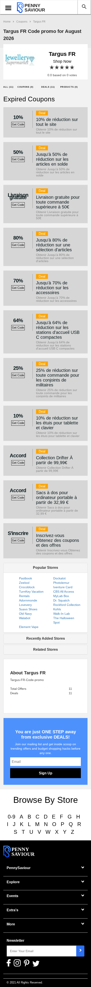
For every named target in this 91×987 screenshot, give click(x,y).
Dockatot (59, 578)
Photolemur (61, 582)
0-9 (11, 817)
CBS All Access (63, 591)
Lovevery (25, 605)
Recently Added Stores (45, 638)
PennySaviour (18, 868)
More (11, 924)
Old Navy (25, 613)
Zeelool (24, 582)
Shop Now (62, 61)
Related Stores (45, 649)
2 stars (57, 67)
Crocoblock (27, 587)
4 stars (67, 67)
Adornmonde (28, 600)
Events (12, 896)
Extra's (12, 910)
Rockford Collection (66, 605)
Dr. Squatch (61, 600)
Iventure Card (62, 587)
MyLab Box (61, 596)
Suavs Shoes (28, 609)
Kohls (57, 609)
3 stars (62, 67)
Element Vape (28, 627)
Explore (13, 882)
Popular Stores (45, 567)
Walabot (24, 618)
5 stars (72, 67)
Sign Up (45, 773)
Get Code (18, 124)
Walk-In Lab (61, 613)
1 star (52, 67)
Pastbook (25, 578)
